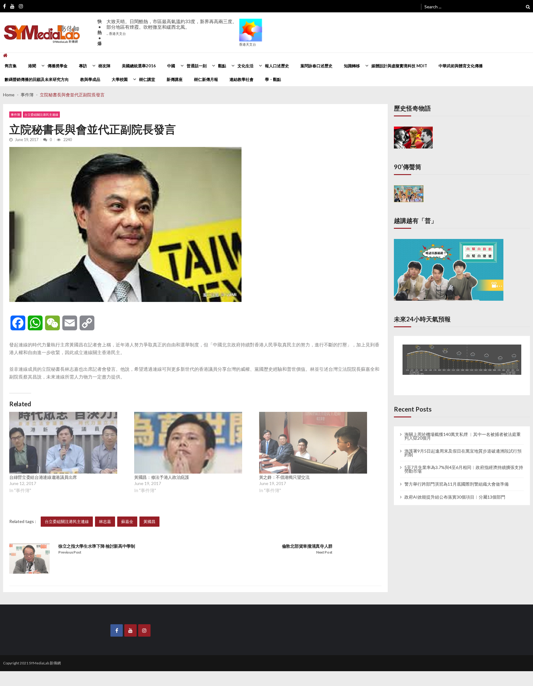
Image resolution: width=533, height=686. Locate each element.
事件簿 (15, 114)
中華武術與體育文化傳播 (461, 65)
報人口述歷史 (277, 65)
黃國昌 (149, 521)
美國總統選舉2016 (139, 65)
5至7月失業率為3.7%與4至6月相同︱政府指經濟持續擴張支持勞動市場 (463, 462)
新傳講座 (175, 79)
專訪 (83, 65)
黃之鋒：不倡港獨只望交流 (284, 477)
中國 (171, 65)
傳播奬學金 (58, 65)
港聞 (32, 65)
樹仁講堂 (147, 79)
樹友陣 (104, 65)
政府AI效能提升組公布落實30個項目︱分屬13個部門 (454, 490)
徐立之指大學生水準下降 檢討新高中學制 (96, 546)
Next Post (324, 552)
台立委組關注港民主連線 (41, 114)
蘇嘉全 (127, 521)
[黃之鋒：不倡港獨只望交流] (313, 443)
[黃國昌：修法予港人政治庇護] (188, 443)
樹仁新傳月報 (206, 79)
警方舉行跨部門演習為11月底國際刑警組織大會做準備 (456, 477)
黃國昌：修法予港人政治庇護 (161, 477)
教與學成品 (90, 79)
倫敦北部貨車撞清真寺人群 (307, 546)
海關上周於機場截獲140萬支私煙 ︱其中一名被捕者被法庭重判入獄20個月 (462, 429)
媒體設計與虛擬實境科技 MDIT (399, 65)
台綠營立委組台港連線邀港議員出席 (43, 477)
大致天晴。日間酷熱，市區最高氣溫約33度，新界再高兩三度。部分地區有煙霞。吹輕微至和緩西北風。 (171, 27)
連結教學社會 (241, 79)
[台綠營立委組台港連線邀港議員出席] (63, 443)
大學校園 (120, 79)
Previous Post (69, 552)
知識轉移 (352, 65)
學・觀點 (273, 79)
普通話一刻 (197, 65)
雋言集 (11, 65)
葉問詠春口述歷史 (316, 65)
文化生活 (246, 65)
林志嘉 (105, 521)
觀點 (222, 65)
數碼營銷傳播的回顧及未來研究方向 (37, 79)
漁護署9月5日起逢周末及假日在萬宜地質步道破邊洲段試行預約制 (463, 446)
